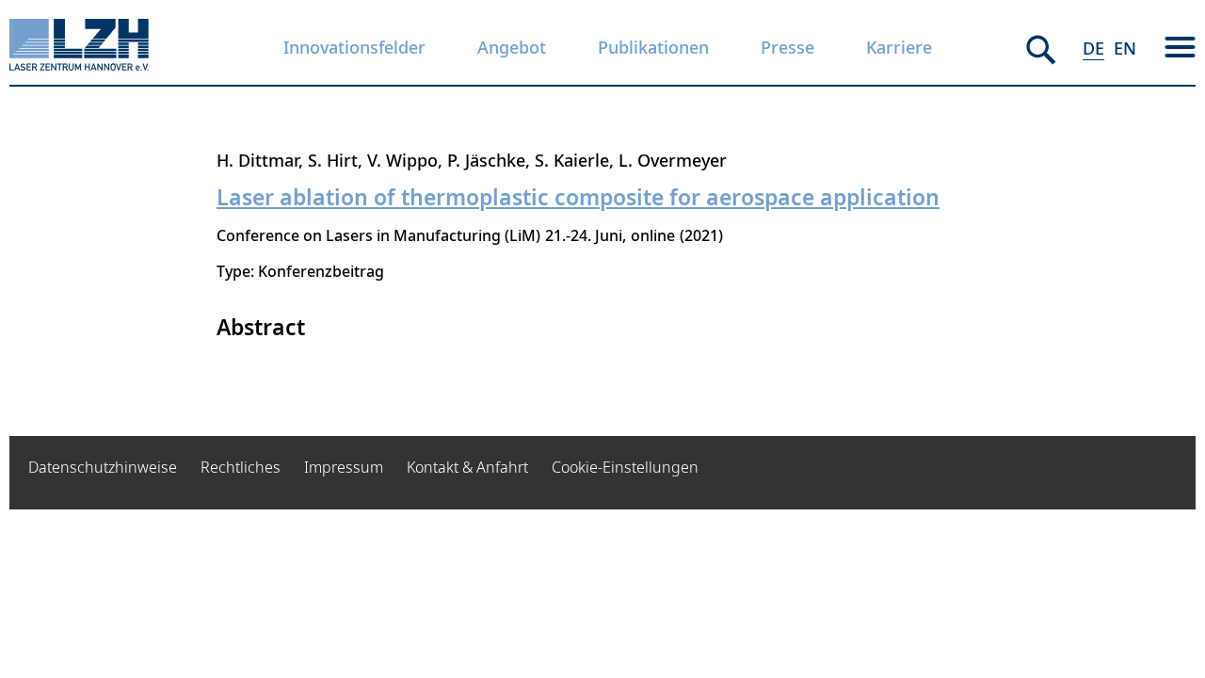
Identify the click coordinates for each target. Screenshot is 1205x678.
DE (1093, 48)
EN (1125, 48)
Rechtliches (241, 467)
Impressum (343, 467)
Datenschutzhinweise (102, 467)
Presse (787, 47)
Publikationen (653, 47)
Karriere (899, 47)
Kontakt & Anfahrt (467, 467)
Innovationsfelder (354, 47)
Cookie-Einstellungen (625, 467)
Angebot (511, 47)
